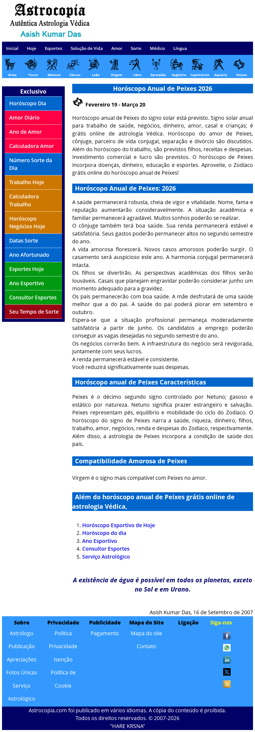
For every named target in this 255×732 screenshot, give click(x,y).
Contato (146, 646)
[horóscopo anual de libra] (135, 68)
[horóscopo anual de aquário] (218, 68)
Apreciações (21, 659)
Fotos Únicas (21, 672)
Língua (180, 48)
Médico (157, 48)
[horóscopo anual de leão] (93, 68)
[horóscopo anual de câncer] (72, 68)
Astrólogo (21, 633)
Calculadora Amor (31, 145)
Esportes (53, 48)
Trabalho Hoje (26, 182)
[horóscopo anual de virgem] (114, 68)
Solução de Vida (87, 48)
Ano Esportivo (26, 283)
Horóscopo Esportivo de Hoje (118, 525)
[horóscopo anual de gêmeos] (51, 68)
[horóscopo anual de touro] (31, 68)
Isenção (63, 659)
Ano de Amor (25, 131)
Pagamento (105, 633)
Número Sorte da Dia (30, 164)
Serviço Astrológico (106, 556)
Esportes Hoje (26, 268)
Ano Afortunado (29, 254)
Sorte (136, 48)
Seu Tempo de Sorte (34, 311)
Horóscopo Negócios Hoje (27, 222)
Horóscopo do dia (104, 532)
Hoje (31, 48)
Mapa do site (146, 633)
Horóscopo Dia (27, 103)
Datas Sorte (23, 240)
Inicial (12, 48)
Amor (116, 48)
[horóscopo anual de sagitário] (176, 68)
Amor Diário (24, 117)
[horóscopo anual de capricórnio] (197, 68)
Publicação (21, 646)
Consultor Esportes (33, 297)
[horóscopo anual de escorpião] (156, 68)
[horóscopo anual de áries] (10, 68)
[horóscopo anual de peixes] (239, 68)
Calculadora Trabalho (24, 200)
